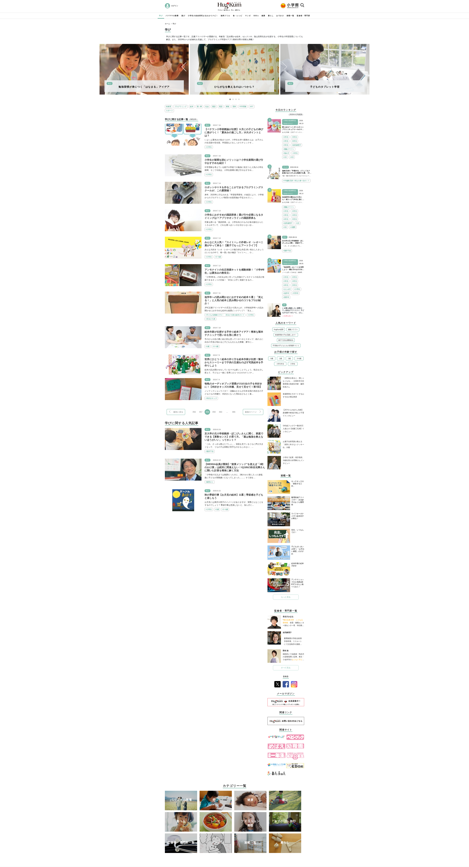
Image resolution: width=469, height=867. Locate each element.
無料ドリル (225, 16)
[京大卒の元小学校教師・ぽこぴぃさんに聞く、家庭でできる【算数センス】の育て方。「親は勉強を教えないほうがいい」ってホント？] (183, 439)
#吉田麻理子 (296, 145)
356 (194, 412)
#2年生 (285, 137)
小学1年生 (280, 364)
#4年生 (285, 141)
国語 (214, 106)
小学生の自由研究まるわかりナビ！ (203, 16)
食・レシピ (237, 16)
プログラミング (181, 106)
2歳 (289, 358)
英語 (220, 106)
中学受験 (243, 106)
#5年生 (285, 145)
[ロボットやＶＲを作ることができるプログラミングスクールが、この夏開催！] (183, 193)
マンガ (248, 16)
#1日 (285, 157)
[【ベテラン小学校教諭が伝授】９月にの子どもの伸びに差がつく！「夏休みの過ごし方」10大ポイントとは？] (183, 134)
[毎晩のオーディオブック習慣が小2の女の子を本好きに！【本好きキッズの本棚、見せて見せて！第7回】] (183, 389)
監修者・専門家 (303, 16)
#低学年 (286, 293)
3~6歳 (299, 358)
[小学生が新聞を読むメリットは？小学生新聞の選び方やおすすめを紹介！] (183, 165)
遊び (183, 16)
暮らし (271, 16)
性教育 (168, 106)
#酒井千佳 (209, 451)
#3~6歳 (218, 257)
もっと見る (286, 597)
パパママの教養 (172, 16)
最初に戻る (178, 412)
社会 (207, 106)
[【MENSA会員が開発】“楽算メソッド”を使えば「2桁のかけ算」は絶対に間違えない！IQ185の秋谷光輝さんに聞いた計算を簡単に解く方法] (183, 469)
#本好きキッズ (211, 398)
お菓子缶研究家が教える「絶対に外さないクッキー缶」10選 (293, 444)
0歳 (271, 358)
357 (200, 412)
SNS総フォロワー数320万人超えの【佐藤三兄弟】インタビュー (293, 429)
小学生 (292, 364)
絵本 (191, 106)
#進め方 (286, 153)
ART (251, 106)
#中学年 (295, 293)
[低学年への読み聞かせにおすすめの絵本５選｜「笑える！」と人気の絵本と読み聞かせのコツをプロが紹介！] (183, 302)
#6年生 (294, 141)
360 (220, 412)
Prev (184, 66)
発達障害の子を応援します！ (286, 335)
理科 (234, 106)
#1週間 (292, 227)
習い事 (199, 106)
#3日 (292, 157)
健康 (263, 16)
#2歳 (207, 346)
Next (284, 66)
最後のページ (251, 412)
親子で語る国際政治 (285, 340)
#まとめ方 (287, 289)
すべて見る (286, 668)
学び (161, 16)
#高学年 (286, 297)
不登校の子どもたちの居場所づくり (286, 346)
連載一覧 (290, 16)
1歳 (280, 358)
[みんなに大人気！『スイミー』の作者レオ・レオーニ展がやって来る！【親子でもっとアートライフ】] (183, 247)
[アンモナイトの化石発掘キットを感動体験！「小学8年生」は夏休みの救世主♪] (183, 275)
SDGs (256, 16)
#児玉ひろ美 (210, 319)
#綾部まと (209, 482)
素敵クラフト (293, 329)
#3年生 (294, 137)
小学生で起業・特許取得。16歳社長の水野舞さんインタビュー (293, 460)
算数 (227, 106)
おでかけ (280, 16)
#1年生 (295, 153)
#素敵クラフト (288, 149)
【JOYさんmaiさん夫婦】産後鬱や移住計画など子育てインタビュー (293, 413)
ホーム (167, 24)
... (227, 412)
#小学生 (209, 147)
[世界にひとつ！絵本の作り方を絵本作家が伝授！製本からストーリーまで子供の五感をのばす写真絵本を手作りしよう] (183, 364)
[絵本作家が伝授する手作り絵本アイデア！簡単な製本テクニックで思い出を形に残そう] (183, 337)
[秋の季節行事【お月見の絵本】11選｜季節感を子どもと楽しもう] (183, 500)
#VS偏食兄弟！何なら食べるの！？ (296, 181)
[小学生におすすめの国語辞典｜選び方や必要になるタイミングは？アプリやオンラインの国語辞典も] (183, 220)
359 (214, 412)
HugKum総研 (278, 329)
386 (233, 412)
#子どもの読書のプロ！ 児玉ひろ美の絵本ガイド (225, 315)
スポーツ (169, 111)
